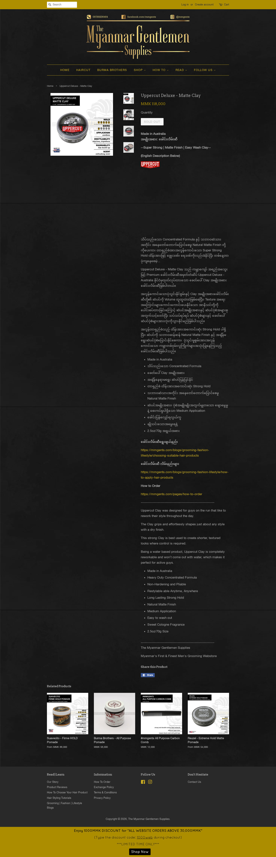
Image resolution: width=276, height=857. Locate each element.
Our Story (52, 781)
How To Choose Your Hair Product (67, 792)
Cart (226, 4)
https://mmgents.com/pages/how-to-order (171, 494)
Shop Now (140, 852)
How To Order (102, 781)
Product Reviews (57, 787)
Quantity (147, 112)
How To (160, 70)
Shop (139, 70)
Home (65, 70)
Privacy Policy (102, 797)
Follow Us (204, 70)
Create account (204, 4)
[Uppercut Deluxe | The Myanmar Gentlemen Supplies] (150, 167)
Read (180, 70)
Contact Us (194, 781)
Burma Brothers (112, 70)
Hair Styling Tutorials (59, 797)
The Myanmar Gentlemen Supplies (149, 818)
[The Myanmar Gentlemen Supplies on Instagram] (150, 782)
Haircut (83, 70)
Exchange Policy (104, 787)
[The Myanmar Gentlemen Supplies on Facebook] (143, 782)
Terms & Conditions (105, 792)
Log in (185, 4)
